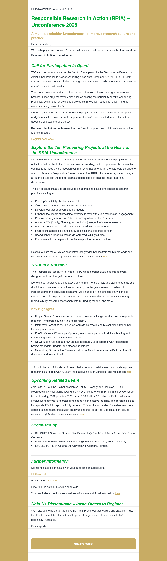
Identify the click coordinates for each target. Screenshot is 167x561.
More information (83, 543)
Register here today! (43, 139)
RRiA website (39, 474)
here (105, 256)
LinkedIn (52, 480)
